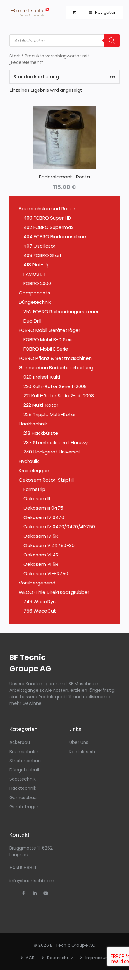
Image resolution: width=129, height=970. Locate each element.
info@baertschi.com (31, 881)
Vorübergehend (37, 583)
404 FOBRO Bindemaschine (54, 236)
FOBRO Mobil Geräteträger (49, 330)
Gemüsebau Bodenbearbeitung (56, 367)
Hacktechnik (33, 423)
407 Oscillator (39, 246)
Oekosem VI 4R (41, 554)
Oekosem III (36, 498)
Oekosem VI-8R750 (45, 573)
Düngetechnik (35, 302)
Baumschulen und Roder (47, 208)
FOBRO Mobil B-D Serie (49, 339)
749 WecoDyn (39, 601)
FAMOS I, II (34, 274)
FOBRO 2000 (37, 283)
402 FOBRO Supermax (48, 227)
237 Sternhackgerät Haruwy (55, 442)
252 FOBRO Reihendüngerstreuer (61, 311)
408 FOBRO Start (42, 255)
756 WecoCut (39, 611)
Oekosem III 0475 (43, 508)
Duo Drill (32, 321)
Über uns (78, 742)
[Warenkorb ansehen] (74, 12)
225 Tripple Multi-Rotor (49, 414)
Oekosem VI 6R (40, 564)
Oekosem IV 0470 (43, 517)
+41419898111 (22, 868)
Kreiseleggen (34, 470)
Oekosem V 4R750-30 (49, 545)
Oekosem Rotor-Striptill (46, 480)
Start (14, 56)
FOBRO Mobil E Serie (45, 349)
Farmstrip (34, 489)
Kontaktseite (83, 752)
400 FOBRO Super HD (47, 218)
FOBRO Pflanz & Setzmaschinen (55, 358)
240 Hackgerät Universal (51, 452)
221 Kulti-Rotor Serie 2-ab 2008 (58, 395)
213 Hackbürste (40, 433)
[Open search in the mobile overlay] (64, 40)
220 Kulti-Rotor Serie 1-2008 (55, 386)
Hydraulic (29, 461)
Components (34, 292)
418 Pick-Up (36, 264)
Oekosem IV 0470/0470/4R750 (59, 526)
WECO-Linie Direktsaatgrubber (54, 592)
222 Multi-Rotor (40, 405)
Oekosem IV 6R (40, 536)
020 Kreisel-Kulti (41, 377)
